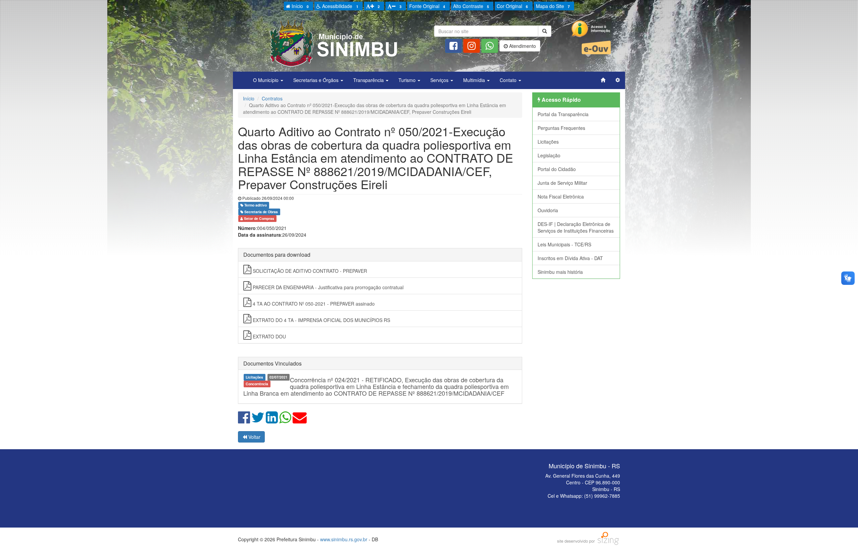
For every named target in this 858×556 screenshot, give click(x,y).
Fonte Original (427, 6)
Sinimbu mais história (560, 271)
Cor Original (512, 6)
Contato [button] (509, 80)
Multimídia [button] (474, 80)
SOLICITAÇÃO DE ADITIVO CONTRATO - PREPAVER (309, 270)
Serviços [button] (440, 80)
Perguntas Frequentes (561, 128)
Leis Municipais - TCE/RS (564, 244)
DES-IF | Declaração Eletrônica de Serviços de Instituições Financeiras (576, 227)
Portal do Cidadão (557, 169)
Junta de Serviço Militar (562, 182)
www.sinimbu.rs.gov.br (343, 539)
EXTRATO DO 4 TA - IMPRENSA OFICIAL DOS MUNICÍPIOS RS (320, 320)
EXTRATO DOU (268, 336)
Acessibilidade (339, 6)
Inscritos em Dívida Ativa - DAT (570, 258)
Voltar (253, 436)
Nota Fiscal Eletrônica (561, 196)
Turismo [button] (408, 80)
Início (299, 6)
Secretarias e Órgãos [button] (316, 80)
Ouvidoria (548, 210)
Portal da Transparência (563, 114)
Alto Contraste (471, 6)
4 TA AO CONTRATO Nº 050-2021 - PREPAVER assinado (313, 303)
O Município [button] (266, 80)
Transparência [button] (369, 80)
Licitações (548, 141)
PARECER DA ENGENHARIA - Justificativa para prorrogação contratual (327, 287)
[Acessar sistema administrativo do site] (617, 80)
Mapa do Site (553, 6)
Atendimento (522, 46)
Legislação (549, 155)
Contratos (272, 98)
